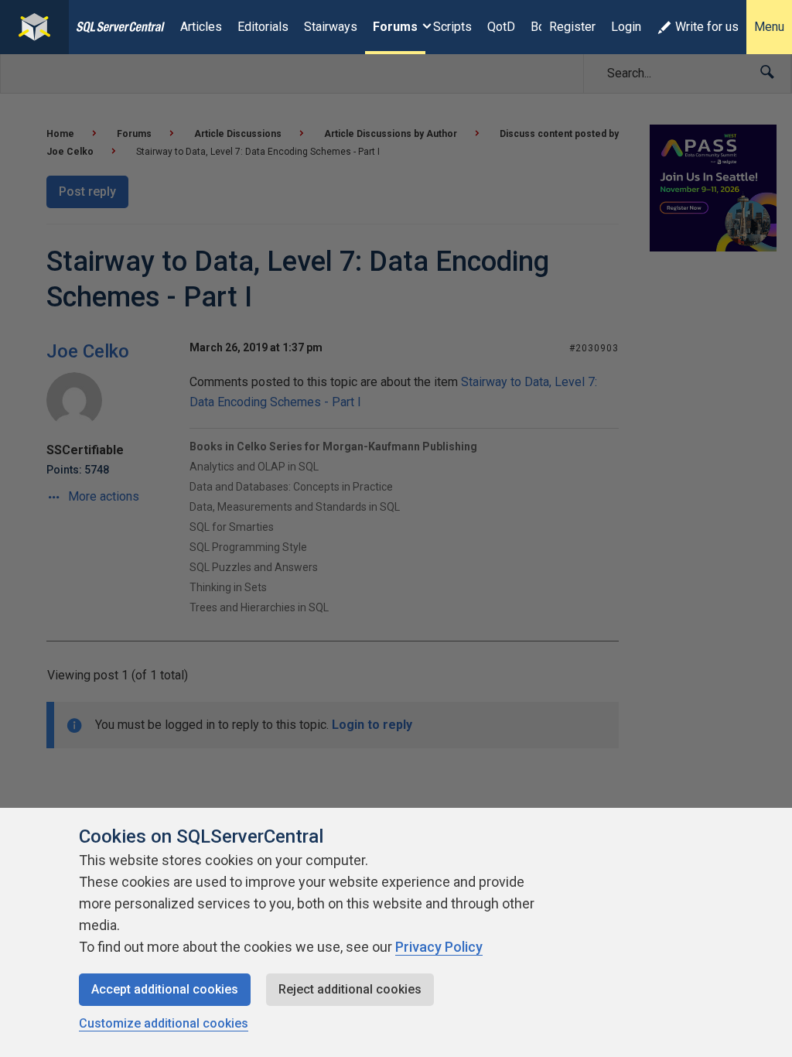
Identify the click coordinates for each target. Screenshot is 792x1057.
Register (572, 26)
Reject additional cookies (350, 989)
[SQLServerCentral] (34, 27)
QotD (501, 26)
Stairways (330, 26)
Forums (395, 26)
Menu (769, 26)
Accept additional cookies (164, 989)
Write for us (707, 26)
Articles (201, 26)
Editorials (262, 26)
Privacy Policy (439, 947)
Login (626, 26)
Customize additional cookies (163, 1023)
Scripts (452, 26)
